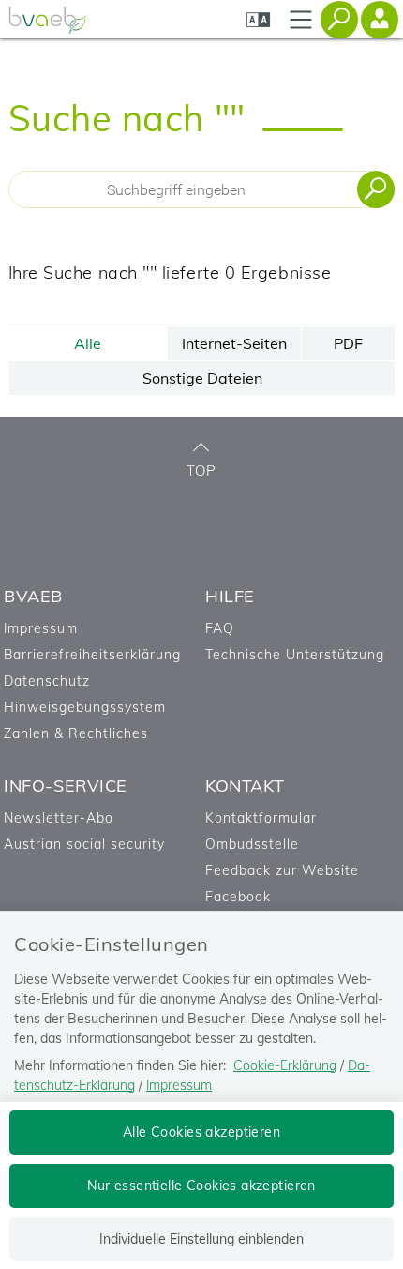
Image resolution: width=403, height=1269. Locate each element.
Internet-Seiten (234, 343)
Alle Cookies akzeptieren (201, 1132)
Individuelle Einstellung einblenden (201, 1239)
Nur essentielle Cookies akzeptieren (201, 1185)
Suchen (376, 189)
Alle (87, 343)
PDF (348, 343)
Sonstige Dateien (202, 378)
